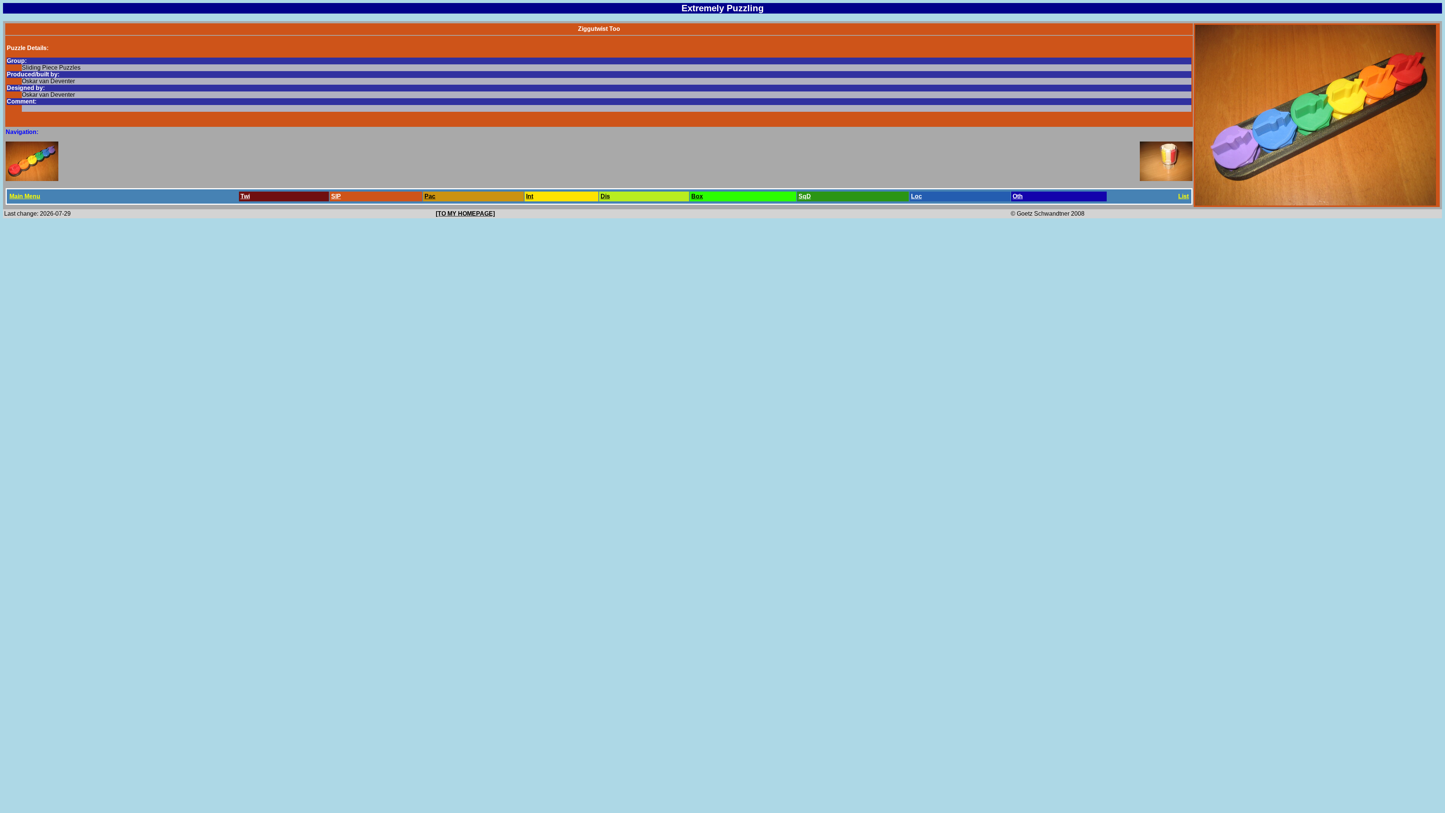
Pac (429, 196)
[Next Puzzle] (1166, 179)
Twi (245, 196)
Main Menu (24, 196)
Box (697, 196)
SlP (336, 196)
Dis (605, 196)
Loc (916, 196)
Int (529, 196)
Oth (1018, 196)
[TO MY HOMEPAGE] (465, 213)
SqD (805, 196)
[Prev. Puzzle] (32, 179)
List (1183, 196)
